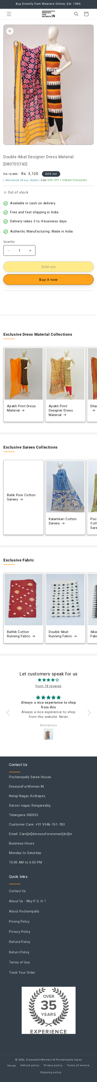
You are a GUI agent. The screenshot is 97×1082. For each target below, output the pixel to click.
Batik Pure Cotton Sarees (21, 497)
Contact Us (17, 891)
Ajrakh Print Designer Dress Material (61, 410)
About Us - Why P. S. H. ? (27, 901)
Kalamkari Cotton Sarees (63, 521)
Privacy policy (53, 1065)
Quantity (9, 241)
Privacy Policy (19, 931)
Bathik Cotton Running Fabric (18, 634)
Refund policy (30, 1065)
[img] (49, 680)
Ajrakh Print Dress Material (21, 408)
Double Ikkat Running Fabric (60, 634)
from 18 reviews (48, 686)
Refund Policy (19, 942)
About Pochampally (24, 911)
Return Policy (19, 952)
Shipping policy (50, 1072)
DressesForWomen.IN (40, 1059)
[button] (9, 14)
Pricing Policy (19, 921)
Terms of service (78, 1065)
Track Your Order (22, 972)
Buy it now (48, 280)
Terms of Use (19, 962)
